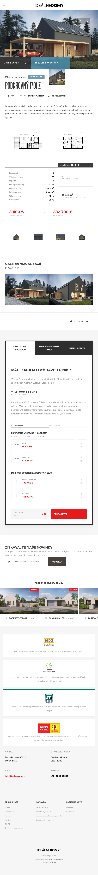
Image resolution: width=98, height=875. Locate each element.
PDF (12, 96)
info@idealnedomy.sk (15, 776)
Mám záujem (12, 63)
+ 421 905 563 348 (24, 392)
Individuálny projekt (43, 812)
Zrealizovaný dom (47, 63)
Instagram (70, 812)
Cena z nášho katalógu (45, 820)
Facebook (70, 808)
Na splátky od (69, 165)
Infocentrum (10, 812)
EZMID (54, 862)
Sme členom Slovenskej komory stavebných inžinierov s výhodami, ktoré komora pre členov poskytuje (49, 709)
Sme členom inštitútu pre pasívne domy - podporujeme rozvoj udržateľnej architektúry (49, 651)
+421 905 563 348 (59, 776)
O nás (7, 808)
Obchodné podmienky (14, 828)
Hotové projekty (42, 808)
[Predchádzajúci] (80, 21)
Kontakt (8, 820)
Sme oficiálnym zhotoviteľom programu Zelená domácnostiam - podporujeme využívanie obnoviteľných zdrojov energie (49, 679)
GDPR (7, 824)
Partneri (8, 816)
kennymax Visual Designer (54, 859)
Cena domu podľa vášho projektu (49, 816)
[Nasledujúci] (87, 21)
